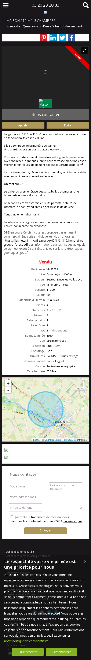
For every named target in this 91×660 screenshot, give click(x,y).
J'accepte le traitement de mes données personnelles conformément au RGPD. (39, 519)
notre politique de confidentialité (26, 641)
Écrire (68, 125)
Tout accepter (27, 652)
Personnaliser (61, 652)
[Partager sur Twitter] (62, 37)
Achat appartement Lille (20, 551)
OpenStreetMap (52, 439)
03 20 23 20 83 (45, 5)
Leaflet (36, 439)
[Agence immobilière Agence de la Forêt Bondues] (45, 12)
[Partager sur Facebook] (71, 37)
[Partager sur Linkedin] (53, 37)
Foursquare (69, 439)
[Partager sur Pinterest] (43, 37)
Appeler (23, 125)
